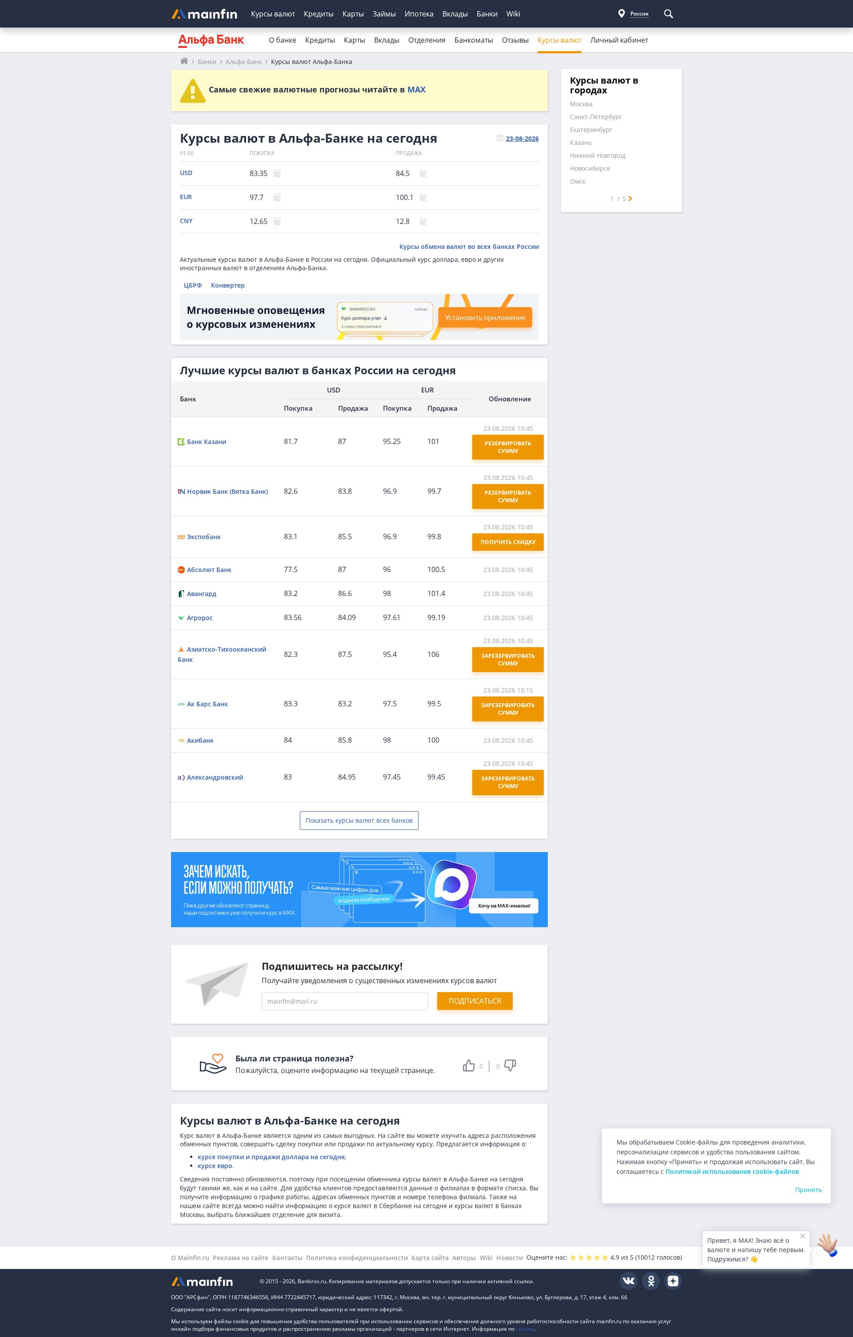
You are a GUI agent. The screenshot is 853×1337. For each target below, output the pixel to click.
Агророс (200, 617)
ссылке (525, 1329)
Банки (487, 14)
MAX (416, 89)
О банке (282, 40)
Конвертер (228, 285)
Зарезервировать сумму (508, 659)
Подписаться (475, 1001)
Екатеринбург (591, 129)
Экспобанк (204, 536)
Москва (581, 104)
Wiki (513, 14)
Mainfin (211, 1281)
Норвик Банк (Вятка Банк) (227, 491)
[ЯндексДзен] (673, 1281)
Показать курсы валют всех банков (359, 820)
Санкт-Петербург (596, 116)
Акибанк (200, 740)
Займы (384, 14)
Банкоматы (473, 40)
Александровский (215, 777)
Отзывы (515, 40)
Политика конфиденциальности (357, 1257)
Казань (581, 142)
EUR (186, 196)
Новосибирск (590, 168)
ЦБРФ (193, 285)
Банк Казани (206, 441)
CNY (186, 220)
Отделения (427, 40)
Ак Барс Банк (207, 704)
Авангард (201, 593)
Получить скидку (508, 542)
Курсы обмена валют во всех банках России (469, 246)
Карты (353, 14)
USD (186, 172)
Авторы (464, 1257)
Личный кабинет (619, 40)
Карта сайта (430, 1257)
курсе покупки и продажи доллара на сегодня (271, 1157)
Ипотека (419, 14)
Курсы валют (273, 14)
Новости (509, 1257)
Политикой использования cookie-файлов (732, 1171)
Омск (578, 181)
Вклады (455, 14)
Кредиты (319, 14)
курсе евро (215, 1165)
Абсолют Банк (209, 569)
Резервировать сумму (509, 447)
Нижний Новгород (598, 155)
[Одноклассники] (651, 1281)
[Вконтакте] (629, 1281)
